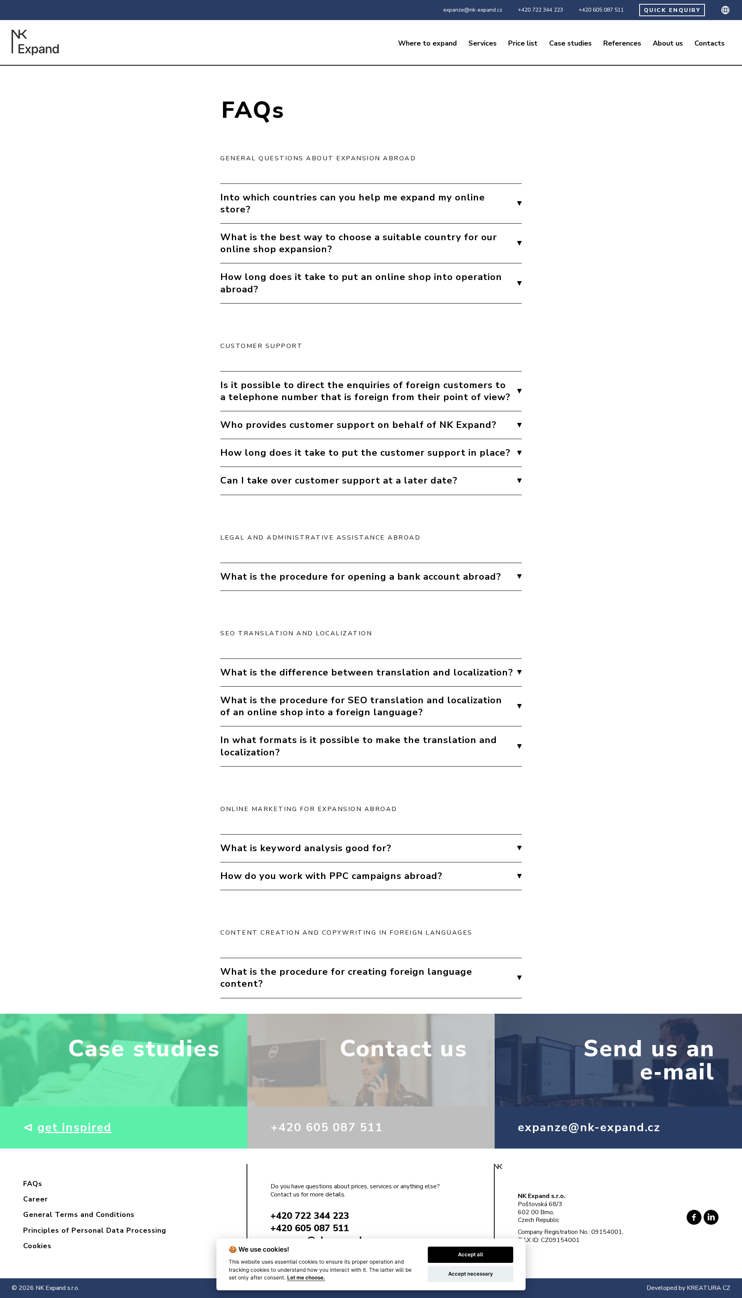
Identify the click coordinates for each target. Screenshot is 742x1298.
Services (482, 43)
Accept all (470, 1254)
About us (668, 43)
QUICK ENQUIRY (672, 10)
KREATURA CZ (708, 1288)
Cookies (37, 1245)
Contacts (709, 43)
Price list (523, 43)
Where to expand (427, 43)
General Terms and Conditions (78, 1214)
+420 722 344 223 (540, 10)
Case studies (570, 43)
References (622, 43)
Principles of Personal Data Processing (94, 1230)
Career (35, 1199)
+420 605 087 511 (601, 10)
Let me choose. (306, 1277)
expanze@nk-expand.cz (472, 10)
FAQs (32, 1183)
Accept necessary (470, 1274)
